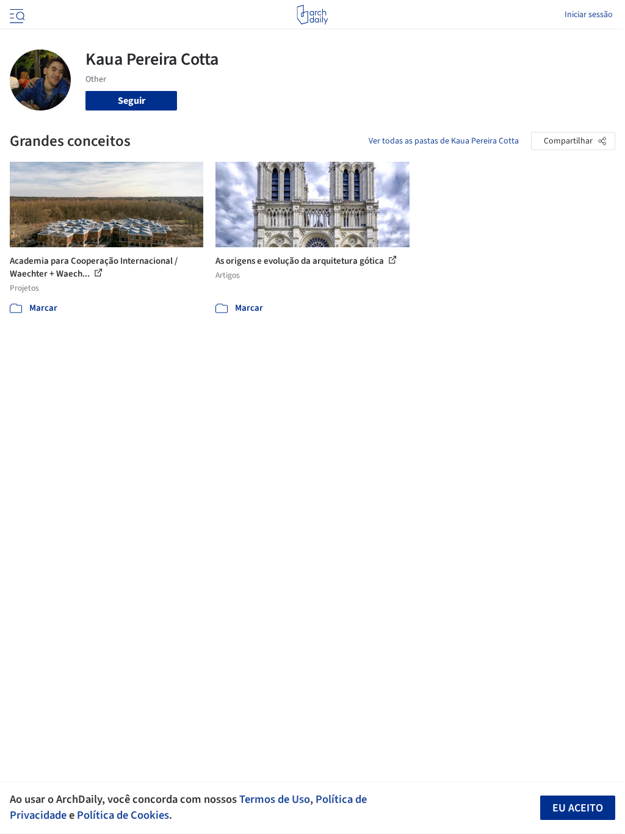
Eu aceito (577, 808)
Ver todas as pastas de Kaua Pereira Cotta (444, 141)
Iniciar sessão (589, 14)
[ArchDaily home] (312, 14)
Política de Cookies (123, 815)
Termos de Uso (274, 799)
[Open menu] (15, 14)
